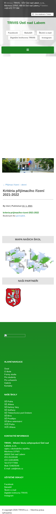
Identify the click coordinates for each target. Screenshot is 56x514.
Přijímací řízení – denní (14, 135)
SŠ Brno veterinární (13, 421)
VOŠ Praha (9, 424)
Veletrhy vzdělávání (37, 146)
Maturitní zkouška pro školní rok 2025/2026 (26, 102)
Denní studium (9, 69)
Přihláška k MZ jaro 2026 (15, 99)
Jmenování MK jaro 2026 (15, 95)
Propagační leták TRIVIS (15, 143)
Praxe (4, 121)
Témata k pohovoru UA (14, 139)
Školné (12, 121)
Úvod (6, 369)
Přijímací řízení (10, 73)
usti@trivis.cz (17, 468)
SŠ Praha (8, 401)
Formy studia (8, 66)
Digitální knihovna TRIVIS (22, 37)
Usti (8, 206)
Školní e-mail (45, 33)
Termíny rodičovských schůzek (18, 128)
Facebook (13, 33)
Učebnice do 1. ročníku (22, 150)
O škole (5, 58)
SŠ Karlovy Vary (11, 407)
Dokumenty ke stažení (34, 124)
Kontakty (15, 154)
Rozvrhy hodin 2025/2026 (16, 88)
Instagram (47, 37)
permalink (20, 216)
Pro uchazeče (9, 132)
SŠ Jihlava (9, 404)
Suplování (36, 88)
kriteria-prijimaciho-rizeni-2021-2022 (21, 212)
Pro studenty (8, 84)
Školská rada (39, 73)
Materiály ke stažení (12, 77)
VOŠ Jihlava (9, 427)
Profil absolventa (39, 143)
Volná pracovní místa (13, 62)
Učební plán (25, 73)
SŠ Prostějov (10, 418)
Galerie (5, 154)
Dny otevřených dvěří (13, 146)
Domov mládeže (45, 150)
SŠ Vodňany (9, 410)
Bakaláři (28, 33)
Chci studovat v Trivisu (42, 14)
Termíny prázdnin (11, 124)
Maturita (6, 91)
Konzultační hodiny (27, 121)
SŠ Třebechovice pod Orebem (18, 413)
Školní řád (48, 88)
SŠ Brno (8, 416)
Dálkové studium (11, 81)
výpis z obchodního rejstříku (17, 448)
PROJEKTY (25, 55)
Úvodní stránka (10, 55)
